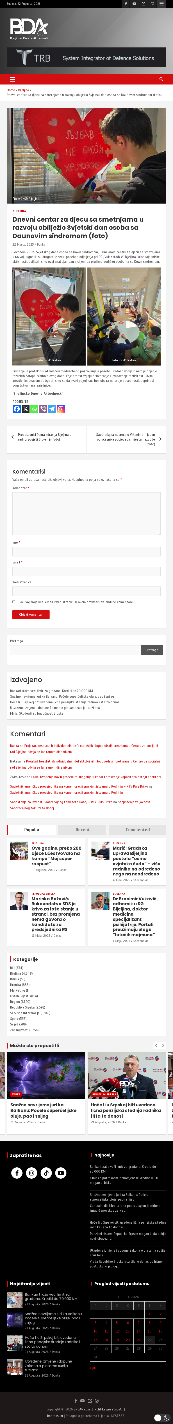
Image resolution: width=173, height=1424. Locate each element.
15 (149, 1331)
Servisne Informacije (25, 1013)
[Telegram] (52, 409)
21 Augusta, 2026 (22, 1122)
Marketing (17, 990)
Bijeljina (19, 211)
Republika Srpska (43, 893)
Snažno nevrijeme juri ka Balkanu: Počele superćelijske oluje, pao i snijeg (62, 696)
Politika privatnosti (108, 1409)
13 (128, 1331)
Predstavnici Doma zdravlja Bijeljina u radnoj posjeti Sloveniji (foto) (44, 437)
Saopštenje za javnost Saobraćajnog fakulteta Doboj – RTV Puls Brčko (61, 802)
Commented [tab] (138, 830)
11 (106, 1331)
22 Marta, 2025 (23, 244)
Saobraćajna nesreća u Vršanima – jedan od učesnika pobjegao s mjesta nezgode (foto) (125, 439)
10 (95, 1331)
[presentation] (156, 1045)
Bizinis (14, 979)
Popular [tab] (32, 830)
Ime (16, 542)
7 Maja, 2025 (121, 941)
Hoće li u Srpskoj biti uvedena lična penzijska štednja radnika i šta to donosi (65, 702)
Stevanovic (140, 880)
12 (117, 1331)
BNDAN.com (82, 1409)
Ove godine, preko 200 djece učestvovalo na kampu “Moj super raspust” (57, 856)
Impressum (55, 1416)
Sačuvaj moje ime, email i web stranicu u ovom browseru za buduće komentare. (76, 602)
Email (17, 562)
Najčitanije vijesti (30, 1284)
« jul (93, 1368)
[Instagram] (61, 409)
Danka (41, 244)
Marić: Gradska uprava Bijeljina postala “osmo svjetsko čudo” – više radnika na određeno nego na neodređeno (136, 861)
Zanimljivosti (19, 1030)
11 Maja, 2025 (41, 936)
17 (95, 1340)
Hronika (15, 985)
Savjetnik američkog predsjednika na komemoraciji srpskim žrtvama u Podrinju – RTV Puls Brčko (79, 786)
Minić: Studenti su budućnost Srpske (36, 713)
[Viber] (43, 409)
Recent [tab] (82, 830)
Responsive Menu (161, 4)
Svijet (14, 1024)
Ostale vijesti (19, 996)
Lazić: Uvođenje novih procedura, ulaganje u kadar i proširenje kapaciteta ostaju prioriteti (96, 777)
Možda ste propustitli (34, 1045)
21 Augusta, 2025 (43, 870)
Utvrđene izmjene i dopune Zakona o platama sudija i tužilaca (55, 708)
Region (15, 1002)
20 (128, 1340)
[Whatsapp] (34, 409)
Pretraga (16, 641)
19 (117, 1340)
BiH (12, 968)
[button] (162, 1418)
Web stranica (22, 582)
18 (106, 1340)
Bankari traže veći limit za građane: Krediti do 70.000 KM (51, 691)
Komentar (20, 488)
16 (160, 1331)
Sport (14, 1019)
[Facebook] (17, 409)
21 (139, 1340)
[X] (26, 409)
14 (139, 1331)
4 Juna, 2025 (121, 880)
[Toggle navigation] (13, 79)
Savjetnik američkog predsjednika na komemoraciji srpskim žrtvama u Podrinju (66, 793)
